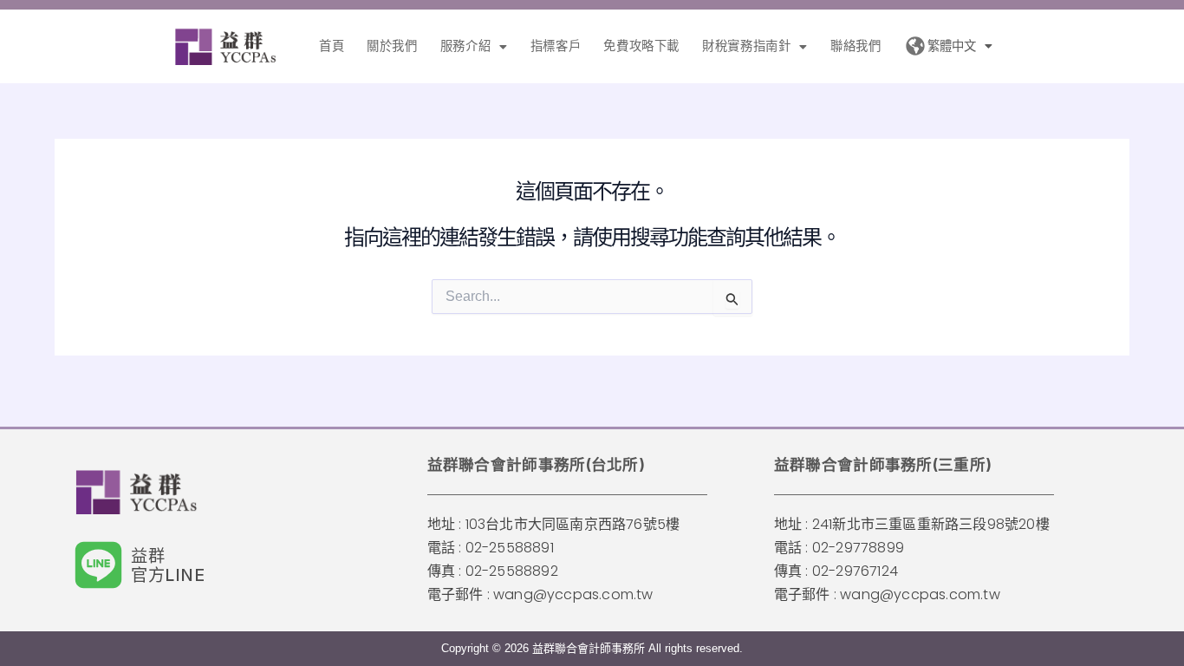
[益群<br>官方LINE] (98, 565)
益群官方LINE (168, 565)
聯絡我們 (855, 46)
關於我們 (392, 46)
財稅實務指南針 (746, 46)
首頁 (331, 46)
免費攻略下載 (641, 46)
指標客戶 (555, 46)
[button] (474, 46)
